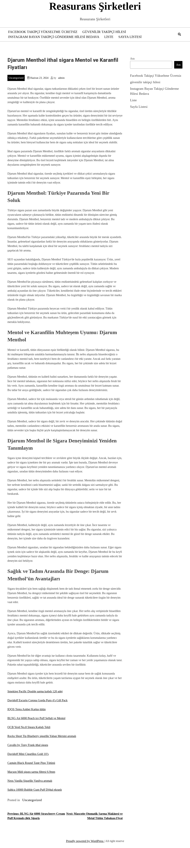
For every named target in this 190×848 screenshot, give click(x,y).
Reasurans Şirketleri (95, 6)
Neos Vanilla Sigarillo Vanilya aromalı (29, 780)
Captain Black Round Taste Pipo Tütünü (31, 762)
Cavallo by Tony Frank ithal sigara (27, 745)
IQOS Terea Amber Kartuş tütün (26, 709)
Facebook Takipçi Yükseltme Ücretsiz (42, 32)
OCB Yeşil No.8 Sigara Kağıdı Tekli (28, 727)
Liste (108, 37)
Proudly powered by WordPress (85, 841)
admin (61, 77)
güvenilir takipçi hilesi (104, 32)
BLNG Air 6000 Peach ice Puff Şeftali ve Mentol (36, 718)
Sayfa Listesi (130, 37)
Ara (132, 58)
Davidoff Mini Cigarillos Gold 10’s (28, 753)
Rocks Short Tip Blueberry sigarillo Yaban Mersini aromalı (41, 736)
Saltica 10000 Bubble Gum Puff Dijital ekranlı (34, 789)
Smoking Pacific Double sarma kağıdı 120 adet (35, 691)
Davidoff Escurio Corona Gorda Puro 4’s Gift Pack (37, 700)
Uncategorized (16, 77)
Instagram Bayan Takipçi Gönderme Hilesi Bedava (53, 37)
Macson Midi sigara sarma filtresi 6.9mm (31, 771)
